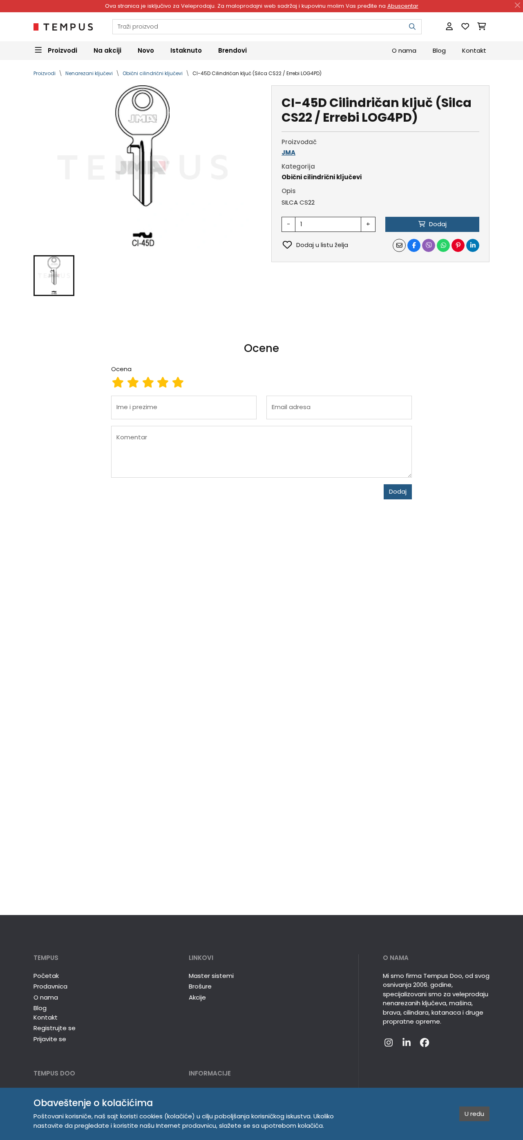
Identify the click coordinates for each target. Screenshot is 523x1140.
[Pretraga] (412, 26)
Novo (146, 50)
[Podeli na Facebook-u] (413, 245)
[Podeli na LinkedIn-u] (472, 245)
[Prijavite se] (449, 27)
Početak (46, 975)
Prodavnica (50, 986)
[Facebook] (424, 1043)
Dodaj (398, 491)
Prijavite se (50, 1039)
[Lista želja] (465, 27)
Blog (439, 50)
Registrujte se (55, 1028)
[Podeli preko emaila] (399, 245)
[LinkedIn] (406, 1043)
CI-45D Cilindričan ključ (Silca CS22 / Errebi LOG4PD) (257, 73)
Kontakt (474, 50)
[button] (54, 275)
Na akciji (107, 50)
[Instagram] (388, 1043)
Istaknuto (186, 50)
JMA (288, 152)
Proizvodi (45, 73)
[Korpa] (481, 27)
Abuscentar (402, 6)
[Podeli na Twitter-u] (428, 245)
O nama (404, 50)
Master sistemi (211, 975)
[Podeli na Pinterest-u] (458, 245)
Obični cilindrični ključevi (153, 73)
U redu (474, 1113)
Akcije (197, 997)
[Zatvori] (518, 5)
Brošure (200, 986)
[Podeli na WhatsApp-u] (443, 245)
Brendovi (232, 50)
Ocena (121, 369)
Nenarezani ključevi (89, 73)
